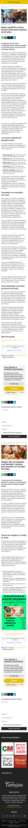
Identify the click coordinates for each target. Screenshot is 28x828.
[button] (2, 2)
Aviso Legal (18, 392)
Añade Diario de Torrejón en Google (14, 350)
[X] (8, 37)
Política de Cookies (22, 820)
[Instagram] (7, 816)
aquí (14, 357)
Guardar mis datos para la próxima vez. (12, 432)
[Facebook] (5, 37)
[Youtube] (24, 816)
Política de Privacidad (11, 394)
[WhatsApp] (2, 37)
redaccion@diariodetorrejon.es (14, 807)
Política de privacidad (11, 820)
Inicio (2, 6)
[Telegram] (14, 37)
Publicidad (11, 822)
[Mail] (10, 816)
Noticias (5, 6)
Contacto (17, 822)
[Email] (11, 37)
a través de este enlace (19, 355)
